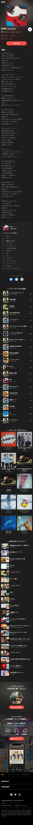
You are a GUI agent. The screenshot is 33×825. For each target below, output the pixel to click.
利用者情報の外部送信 (6, 805)
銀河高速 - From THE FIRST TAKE (8, 469)
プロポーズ (9, 258)
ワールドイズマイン (11, 261)
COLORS (8, 251)
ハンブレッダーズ (14, 32)
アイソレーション (11, 263)
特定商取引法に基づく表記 (21, 805)
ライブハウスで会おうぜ (12, 268)
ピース (8, 510)
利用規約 (3, 803)
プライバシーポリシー (14, 803)
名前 (7, 253)
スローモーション (11, 246)
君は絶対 (8, 266)
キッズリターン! (8, 448)
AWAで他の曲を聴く (16, 707)
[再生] (30, 29)
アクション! (24, 531)
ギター (12, 227)
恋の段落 (9, 490)
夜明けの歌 (8, 531)
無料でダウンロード (16, 739)
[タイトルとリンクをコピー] (22, 279)
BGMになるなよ (26, 774)
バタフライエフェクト (24, 510)
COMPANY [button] (5, 787)
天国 (7, 256)
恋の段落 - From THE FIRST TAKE (24, 448)
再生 (7, 236)
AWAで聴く (16, 43)
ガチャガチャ (9, 243)
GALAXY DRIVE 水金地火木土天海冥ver (24, 469)
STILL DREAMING (11, 248)
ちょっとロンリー (24, 490)
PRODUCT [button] (5, 781)
